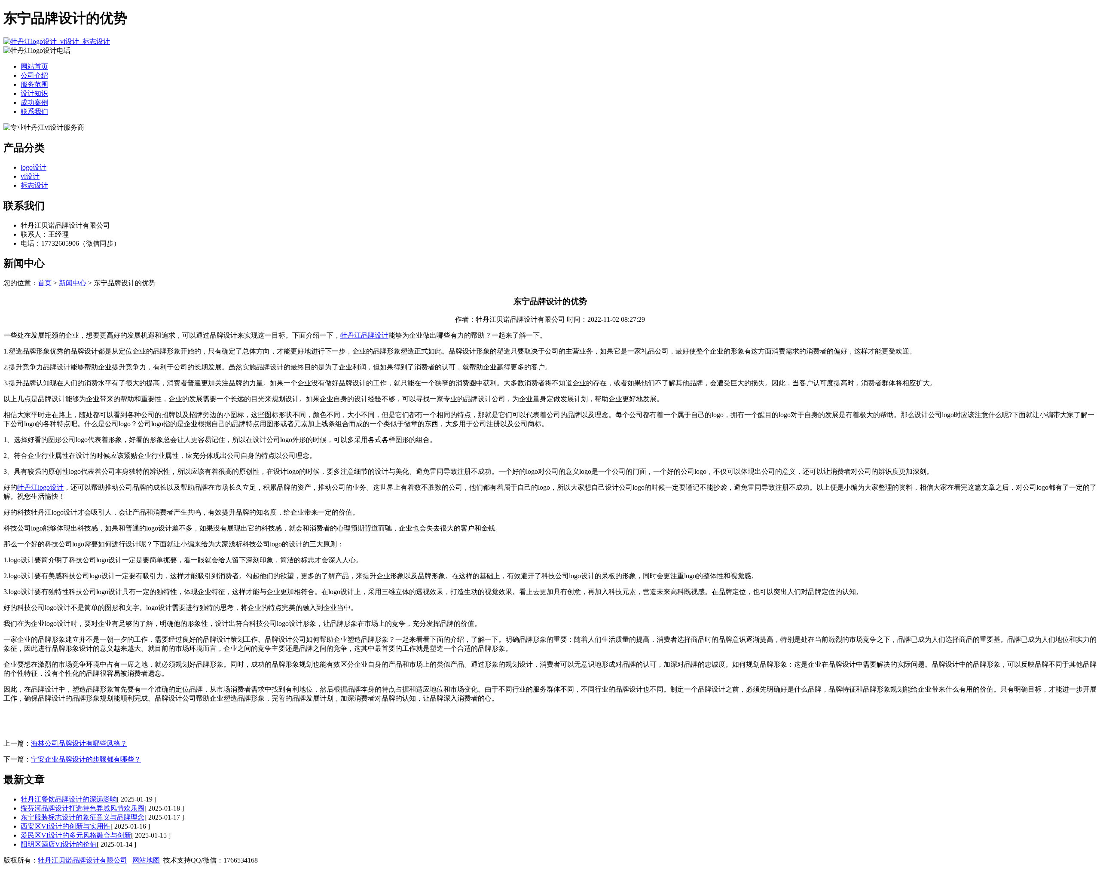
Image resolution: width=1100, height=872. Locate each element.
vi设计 (30, 176)
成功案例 (34, 102)
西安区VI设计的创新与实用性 (65, 826)
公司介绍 (34, 75)
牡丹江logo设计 (40, 487)
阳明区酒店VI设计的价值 (59, 844)
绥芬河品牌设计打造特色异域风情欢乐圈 (82, 808)
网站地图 (146, 860)
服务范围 (34, 84)
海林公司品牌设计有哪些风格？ (79, 743)
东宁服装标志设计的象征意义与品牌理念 (82, 817)
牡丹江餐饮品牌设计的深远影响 (69, 799)
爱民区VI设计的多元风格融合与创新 (76, 835)
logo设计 (33, 167)
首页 (45, 283)
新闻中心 (72, 283)
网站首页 (34, 66)
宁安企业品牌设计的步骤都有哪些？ (86, 759)
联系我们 (34, 111)
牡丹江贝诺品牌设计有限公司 (82, 860)
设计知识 (34, 93)
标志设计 (34, 185)
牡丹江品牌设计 (364, 335)
